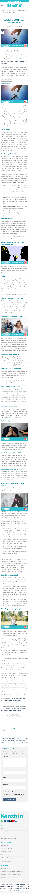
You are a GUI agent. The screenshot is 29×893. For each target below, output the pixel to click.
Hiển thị (9, 79)
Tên (4, 770)
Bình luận (6, 756)
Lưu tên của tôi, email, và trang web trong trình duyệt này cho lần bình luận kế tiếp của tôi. (14, 794)
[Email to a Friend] (16, 715)
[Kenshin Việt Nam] (14, 5)
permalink (14, 722)
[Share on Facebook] (10, 715)
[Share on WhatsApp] (7, 715)
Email (5, 777)
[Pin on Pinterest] (18, 715)
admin (20, 26)
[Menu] (2, 5)
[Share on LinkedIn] (21, 715)
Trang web (5, 784)
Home (3, 10)
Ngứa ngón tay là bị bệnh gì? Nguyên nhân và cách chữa (7, 740)
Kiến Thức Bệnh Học (11, 10)
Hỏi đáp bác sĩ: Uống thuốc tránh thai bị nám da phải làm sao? (21, 740)
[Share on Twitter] (13, 715)
